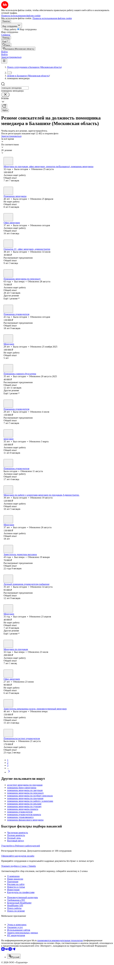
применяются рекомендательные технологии (60, 940)
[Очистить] (5, 94)
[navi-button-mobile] (4, 61)
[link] (6, 45)
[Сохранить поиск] (4, 106)
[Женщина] (8, 161)
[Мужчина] (8, 273)
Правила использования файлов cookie (52, 18)
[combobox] (15, 87)
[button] (4, 51)
